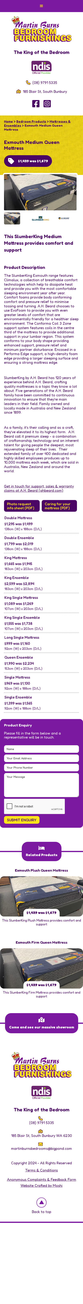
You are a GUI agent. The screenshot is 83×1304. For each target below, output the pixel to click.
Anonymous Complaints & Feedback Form (41, 1179)
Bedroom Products (31, 121)
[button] (41, 6)
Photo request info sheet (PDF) (20, 506)
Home (8, 121)
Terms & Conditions (41, 1170)
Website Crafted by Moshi (41, 1185)
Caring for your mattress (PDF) (58, 506)
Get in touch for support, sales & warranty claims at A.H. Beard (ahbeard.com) (39, 488)
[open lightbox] (40, 192)
